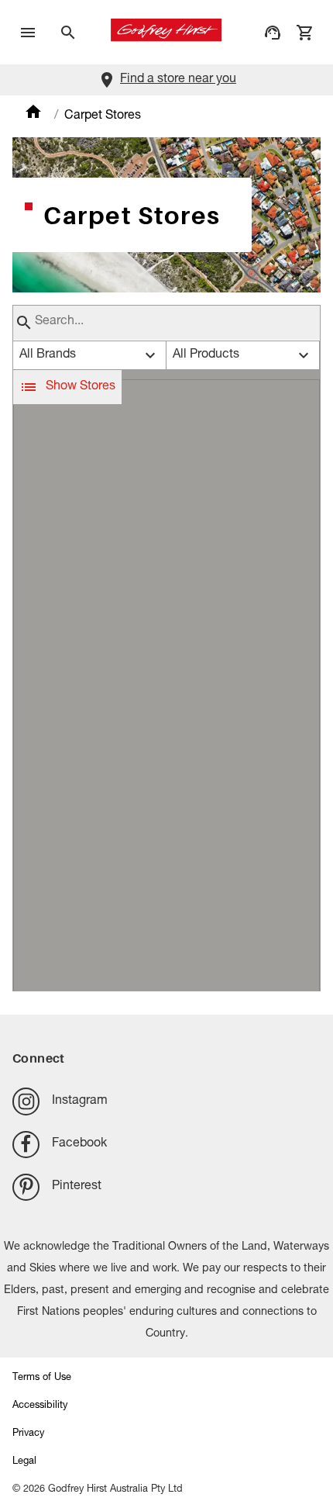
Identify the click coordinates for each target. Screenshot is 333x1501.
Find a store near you (178, 80)
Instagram (80, 1101)
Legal (24, 1462)
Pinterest (76, 1187)
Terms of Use (41, 1378)
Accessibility (39, 1406)
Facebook (79, 1144)
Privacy (28, 1434)
